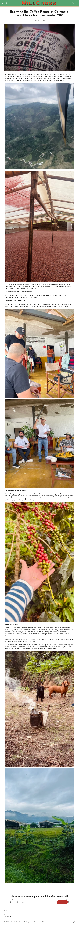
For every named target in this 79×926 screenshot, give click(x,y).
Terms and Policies (39, 922)
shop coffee (8, 914)
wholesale (7, 916)
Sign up (62, 902)
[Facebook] (66, 922)
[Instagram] (70, 922)
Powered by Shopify (25, 922)
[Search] (7, 3)
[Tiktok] (73, 922)
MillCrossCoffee (13, 922)
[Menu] (2, 3)
